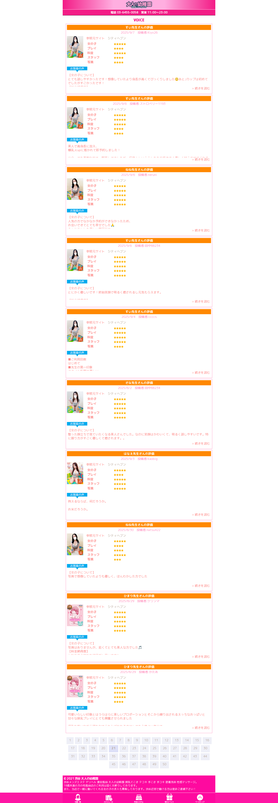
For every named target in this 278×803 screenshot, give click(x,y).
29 (195, 748)
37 (134, 756)
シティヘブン (117, 38)
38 (144, 756)
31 (73, 756)
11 (156, 740)
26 (164, 748)
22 (124, 748)
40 (164, 756)
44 (205, 756)
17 (72, 748)
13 (176, 740)
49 (154, 764)
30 (205, 748)
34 (103, 756)
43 (195, 756)
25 (154, 748)
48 (144, 764)
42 (185, 756)
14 (187, 740)
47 (134, 764)
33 (93, 756)
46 (124, 764)
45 (113, 764)
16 (207, 740)
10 (146, 740)
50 (164, 764)
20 (103, 748)
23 (134, 748)
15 (197, 740)
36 (124, 756)
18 (83, 748)
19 (93, 748)
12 (166, 740)
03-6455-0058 (127, 12)
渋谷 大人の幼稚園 (86, 778)
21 (114, 748)
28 (185, 748)
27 (175, 748)
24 (144, 748)
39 (154, 756)
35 (113, 756)
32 (83, 756)
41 (174, 756)
